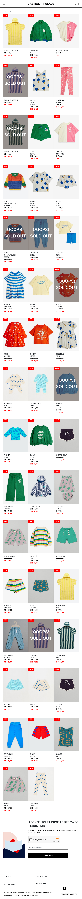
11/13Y (75, 609)
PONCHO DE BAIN (11, 51)
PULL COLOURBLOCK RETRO (10, 255)
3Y (18, 705)
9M (25, 403)
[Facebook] (64, 888)
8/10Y (70, 609)
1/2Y (24, 201)
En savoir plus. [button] (32, 896)
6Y (25, 705)
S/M (24, 51)
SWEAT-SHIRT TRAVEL (33, 457)
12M (17, 407)
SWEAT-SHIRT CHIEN (59, 406)
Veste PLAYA (35, 507)
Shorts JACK (9, 556)
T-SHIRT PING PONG (33, 203)
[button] (78, 3)
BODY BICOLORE (62, 51)
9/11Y (50, 56)
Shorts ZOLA (61, 455)
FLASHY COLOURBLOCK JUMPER (10, 203)
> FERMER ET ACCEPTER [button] (69, 894)
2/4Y (72, 606)
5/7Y (46, 53)
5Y (23, 705)
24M (24, 407)
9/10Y (24, 206)
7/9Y (50, 53)
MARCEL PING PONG (33, 102)
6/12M (20, 201)
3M (19, 403)
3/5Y (42, 53)
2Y (15, 754)
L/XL (24, 53)
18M (21, 407)
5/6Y (24, 204)
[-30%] (15, 31)
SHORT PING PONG (58, 203)
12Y (76, 708)
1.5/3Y (50, 51)
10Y (25, 707)
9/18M (44, 51)
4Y (20, 705)
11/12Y (24, 208)
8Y (22, 707)
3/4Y (20, 204)
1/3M (76, 51)
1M (16, 403)
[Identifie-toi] (75, 3)
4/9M (76, 53)
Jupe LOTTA (9, 705)
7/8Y (19, 206)
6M (22, 403)
